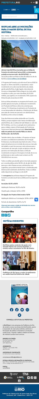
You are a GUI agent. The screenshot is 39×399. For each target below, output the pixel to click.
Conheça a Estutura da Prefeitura (19, 320)
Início (2, 35)
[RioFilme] (11, 9)
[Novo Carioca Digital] (14, 374)
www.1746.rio (6, 368)
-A (31, 2)
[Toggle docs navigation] (34, 7)
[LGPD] (21, 377)
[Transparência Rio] (8, 377)
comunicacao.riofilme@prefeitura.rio (12, 357)
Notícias (7, 35)
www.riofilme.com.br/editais (17, 79)
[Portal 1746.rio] (26, 374)
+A (34, 2)
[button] (36, 10)
